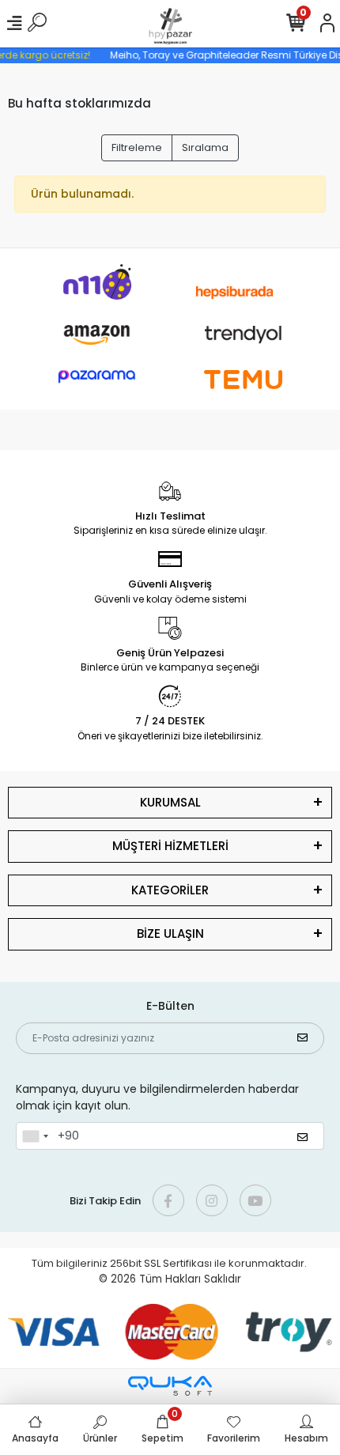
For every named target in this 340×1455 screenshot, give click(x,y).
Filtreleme (136, 147)
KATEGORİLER (170, 890)
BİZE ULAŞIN (170, 933)
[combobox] (35, 1136)
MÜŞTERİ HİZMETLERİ (170, 845)
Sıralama (205, 147)
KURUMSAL (170, 802)
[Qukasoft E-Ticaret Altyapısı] (170, 1386)
